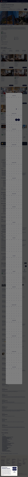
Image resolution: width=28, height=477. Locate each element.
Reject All (14, 469)
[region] (9, 471)
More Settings (14, 471)
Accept (14, 467)
